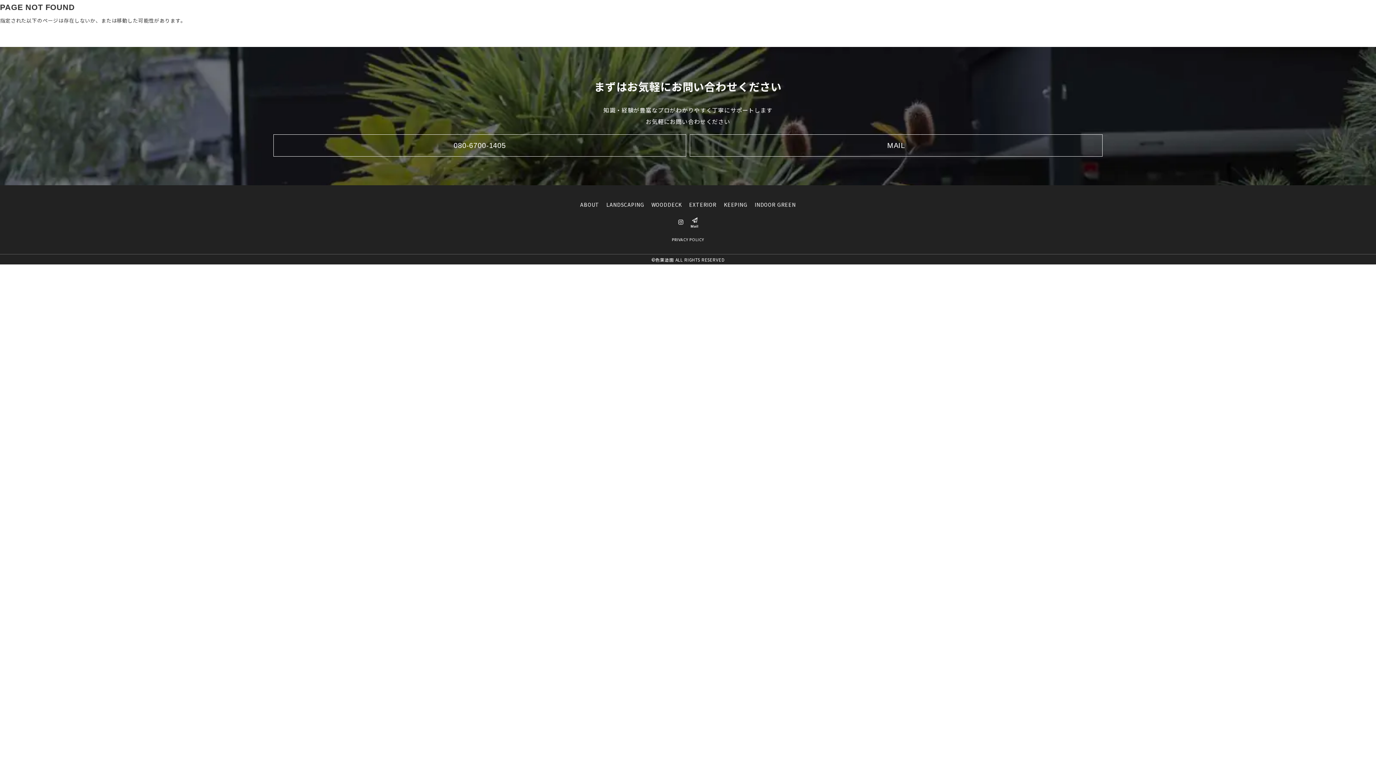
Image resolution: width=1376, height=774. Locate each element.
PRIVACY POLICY (688, 239)
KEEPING (736, 12)
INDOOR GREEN (775, 12)
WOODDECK (668, 12)
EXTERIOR (704, 12)
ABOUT (591, 12)
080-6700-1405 (876, 12)
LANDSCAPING (627, 12)
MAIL (896, 145)
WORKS (812, 12)
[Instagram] (841, 12)
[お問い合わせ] (912, 12)
